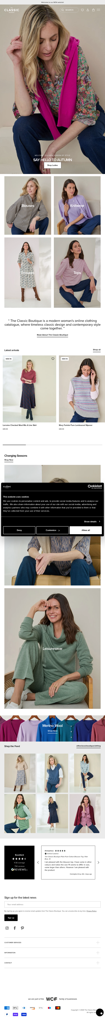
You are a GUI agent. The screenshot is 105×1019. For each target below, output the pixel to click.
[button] (98, 10)
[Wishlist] (82, 10)
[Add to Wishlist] (53, 358)
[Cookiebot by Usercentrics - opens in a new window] (90, 487)
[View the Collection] (27, 205)
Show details (90, 521)
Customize (51, 530)
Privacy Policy (92, 911)
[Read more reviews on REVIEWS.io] (19, 870)
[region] (68, 862)
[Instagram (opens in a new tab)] (7, 928)
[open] (98, 942)
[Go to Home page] (11, 10)
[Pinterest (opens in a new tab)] (22, 928)
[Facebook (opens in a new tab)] (15, 928)
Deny (19, 530)
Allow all (86, 530)
